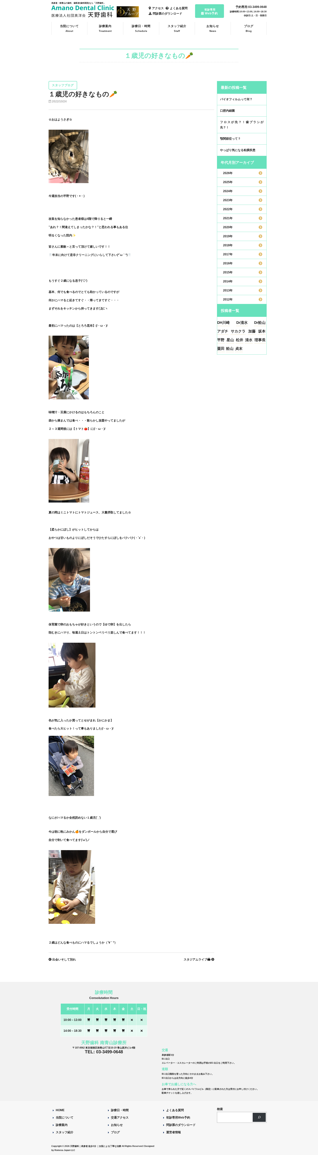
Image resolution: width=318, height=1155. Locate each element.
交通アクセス (120, 1117)
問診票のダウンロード (181, 1124)
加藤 (252, 331)
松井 (239, 340)
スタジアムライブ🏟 (197, 959)
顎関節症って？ (230, 138)
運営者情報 (173, 1132)
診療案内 (105, 28)
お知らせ (212, 28)
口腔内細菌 (227, 110)
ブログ (248, 28)
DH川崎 (223, 323)
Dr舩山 (260, 323)
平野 (221, 340)
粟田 (221, 348)
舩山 (230, 348)
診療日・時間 (141, 28)
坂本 (262, 331)
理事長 (260, 340)
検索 (220, 1109)
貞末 (239, 348)
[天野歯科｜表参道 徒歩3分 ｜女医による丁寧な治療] (83, 15)
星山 (230, 340)
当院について (69, 28)
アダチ (222, 331)
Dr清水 (242, 323)
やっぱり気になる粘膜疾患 (237, 150)
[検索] (259, 1117)
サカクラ (238, 331)
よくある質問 (175, 1110)
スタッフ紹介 (177, 28)
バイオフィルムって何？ (236, 99)
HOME (60, 1110)
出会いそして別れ (64, 959)
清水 (248, 340)
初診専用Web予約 (178, 1117)
